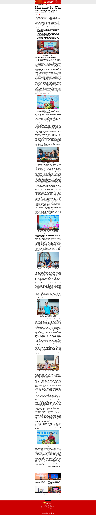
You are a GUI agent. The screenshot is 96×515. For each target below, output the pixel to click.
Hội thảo (40, 468)
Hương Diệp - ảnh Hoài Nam (42, 14)
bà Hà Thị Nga (45, 468)
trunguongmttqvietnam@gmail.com (49, 512)
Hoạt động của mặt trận (41, 4)
